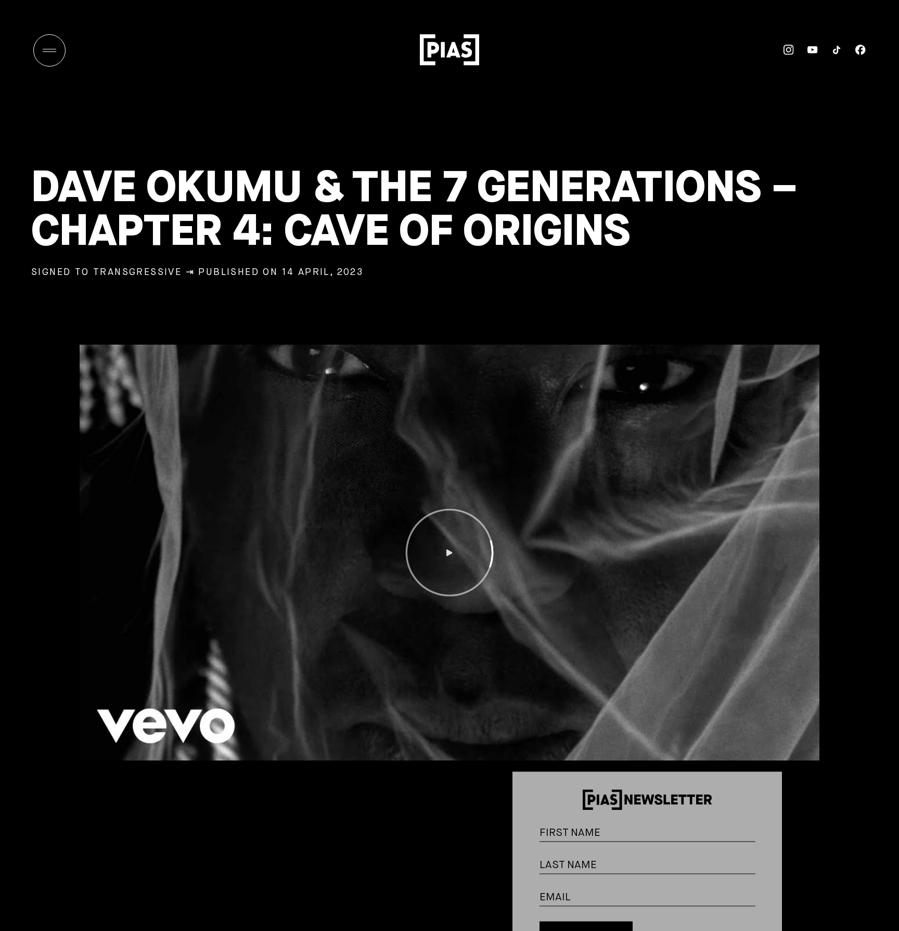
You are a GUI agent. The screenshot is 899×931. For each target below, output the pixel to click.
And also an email (766, 860)
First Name (767, 784)
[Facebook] (854, 50)
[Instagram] (782, 50)
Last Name (767, 816)
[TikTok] (830, 50)
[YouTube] (806, 50)
